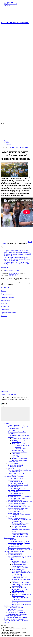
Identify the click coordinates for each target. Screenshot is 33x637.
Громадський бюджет (14, 466)
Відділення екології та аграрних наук (19, 496)
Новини (3, 291)
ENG (5, 123)
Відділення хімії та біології (16, 503)
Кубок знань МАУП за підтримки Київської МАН (20, 562)
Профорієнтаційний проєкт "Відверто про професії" (20, 523)
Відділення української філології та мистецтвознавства (19, 490)
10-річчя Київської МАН (15, 465)
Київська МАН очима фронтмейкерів (18, 441)
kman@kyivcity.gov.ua (12, 270)
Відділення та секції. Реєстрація (14, 476)
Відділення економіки (15, 481)
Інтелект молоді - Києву (19, 452)
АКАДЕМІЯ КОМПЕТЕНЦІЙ (14, 511)
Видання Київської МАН (19, 458)
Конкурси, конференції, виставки (14, 551)
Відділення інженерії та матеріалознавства (15, 479)
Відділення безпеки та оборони (18, 508)
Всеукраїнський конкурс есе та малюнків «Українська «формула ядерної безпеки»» (22, 572)
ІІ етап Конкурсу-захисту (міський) (19, 543)
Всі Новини (4, 267)
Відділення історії (13, 486)
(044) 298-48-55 (14, 273)
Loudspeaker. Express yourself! (21, 514)
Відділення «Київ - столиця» (17, 505)
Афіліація (11, 468)
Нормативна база (13, 428)
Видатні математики (18, 569)
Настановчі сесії (13, 462)
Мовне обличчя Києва (19, 526)
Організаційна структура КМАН (18, 427)
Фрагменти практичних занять (17, 614)
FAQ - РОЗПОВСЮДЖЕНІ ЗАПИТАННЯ (17, 620)
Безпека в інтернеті (14, 471)
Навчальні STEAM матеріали (17, 612)
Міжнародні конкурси (7, 297)
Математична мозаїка (18, 592)
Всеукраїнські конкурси (15, 554)
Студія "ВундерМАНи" (15, 510)
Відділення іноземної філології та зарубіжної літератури (18, 499)
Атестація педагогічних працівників (19, 470)
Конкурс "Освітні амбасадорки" (22, 594)
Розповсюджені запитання (9, 394)
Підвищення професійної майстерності (16, 608)
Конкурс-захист (6, 300)
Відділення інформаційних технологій (20, 501)
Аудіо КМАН (16, 457)
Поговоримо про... (17, 450)
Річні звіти (11, 430)
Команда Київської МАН (16, 425)
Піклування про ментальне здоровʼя (15, 617)
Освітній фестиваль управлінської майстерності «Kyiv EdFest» (20, 597)
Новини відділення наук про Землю (19, 147)
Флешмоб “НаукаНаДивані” (21, 447)
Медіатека (4, 303)
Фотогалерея (5, 309)
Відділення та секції (10, 4)
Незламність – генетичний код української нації (21, 520)
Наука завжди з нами (18, 443)
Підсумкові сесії (13, 463)
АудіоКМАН (5, 306)
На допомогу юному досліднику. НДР (20, 549)
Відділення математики (15, 483)
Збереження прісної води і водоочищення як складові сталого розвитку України (20, 534)
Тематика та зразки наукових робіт (19, 548)
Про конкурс (12, 539)
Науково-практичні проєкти (17, 518)
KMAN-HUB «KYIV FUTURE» (22, 604)
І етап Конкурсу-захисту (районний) (19, 541)
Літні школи (12, 516)
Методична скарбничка (15, 611)
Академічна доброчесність (12, 615)
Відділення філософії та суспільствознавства (15, 494)
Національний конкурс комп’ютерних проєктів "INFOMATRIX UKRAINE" (20, 566)
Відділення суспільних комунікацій (19, 506)
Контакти (7, 5)
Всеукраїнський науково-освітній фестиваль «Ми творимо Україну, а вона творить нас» (22, 578)
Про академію (8, 2)
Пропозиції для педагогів (12, 606)
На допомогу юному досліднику (14, 619)
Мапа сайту (4, 391)
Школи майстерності (14, 513)
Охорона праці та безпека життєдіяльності (16, 474)
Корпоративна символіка (8, 312)
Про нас (6, 423)
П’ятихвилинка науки (22, 445)
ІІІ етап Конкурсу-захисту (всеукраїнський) (16, 545)
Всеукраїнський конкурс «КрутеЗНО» (20, 556)
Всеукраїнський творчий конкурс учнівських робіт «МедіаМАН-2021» (20, 589)
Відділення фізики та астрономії (18, 485)
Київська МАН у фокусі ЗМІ (21, 438)
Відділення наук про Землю (16, 488)
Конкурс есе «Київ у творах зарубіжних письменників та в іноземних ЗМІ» (21, 584)
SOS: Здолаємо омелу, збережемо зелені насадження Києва (21, 529)
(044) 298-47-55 (13, 275)
